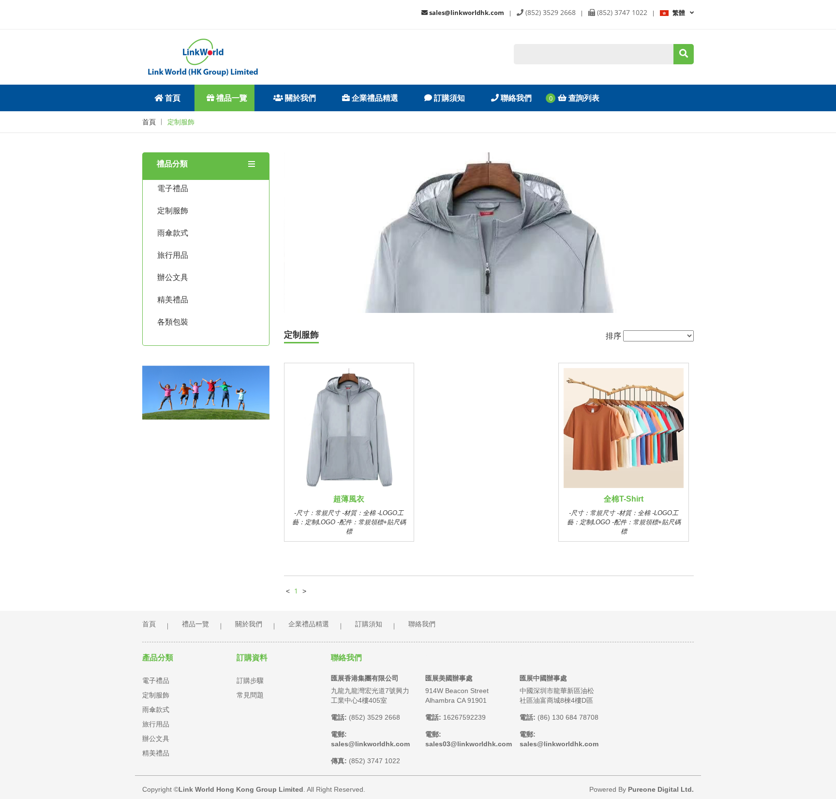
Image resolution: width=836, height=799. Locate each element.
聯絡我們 (515, 98)
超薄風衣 (348, 499)
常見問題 (250, 695)
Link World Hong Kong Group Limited (241, 789)
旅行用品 (172, 255)
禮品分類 (172, 164)
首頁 (171, 98)
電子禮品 (172, 188)
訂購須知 (448, 98)
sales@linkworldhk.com (466, 12)
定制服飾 (180, 122)
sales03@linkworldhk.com (468, 744)
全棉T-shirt (623, 499)
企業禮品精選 (374, 98)
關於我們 (299, 98)
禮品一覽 (230, 98)
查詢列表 (583, 98)
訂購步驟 (250, 680)
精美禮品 (172, 300)
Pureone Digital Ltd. (661, 789)
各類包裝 (172, 322)
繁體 (678, 12)
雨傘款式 (172, 233)
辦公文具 (172, 277)
